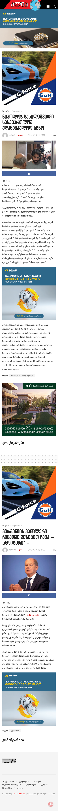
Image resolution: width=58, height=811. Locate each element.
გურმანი (44, 785)
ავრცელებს (33, 615)
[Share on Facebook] (29, 173)
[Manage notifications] (50, 804)
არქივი (20, 788)
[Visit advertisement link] (29, 80)
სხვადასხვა (7, 788)
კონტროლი (31, 785)
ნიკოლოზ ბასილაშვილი (22, 375)
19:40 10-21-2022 (36, 135)
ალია (20, 135)
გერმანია (15, 731)
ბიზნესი (37, 781)
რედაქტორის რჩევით (11, 785)
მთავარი (5, 111)
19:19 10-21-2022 (36, 550)
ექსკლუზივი (24, 781)
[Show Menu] (48, 6)
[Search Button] (54, 6)
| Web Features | (19, 794)
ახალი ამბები (17, 111)
